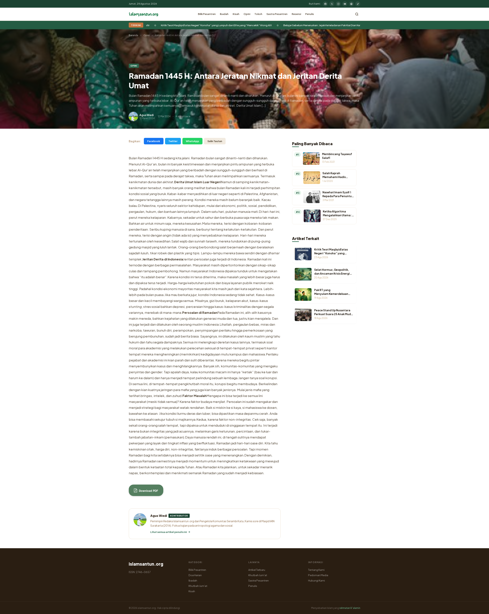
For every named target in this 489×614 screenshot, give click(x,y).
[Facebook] (325, 3)
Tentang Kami (316, 569)
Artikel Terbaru (256, 569)
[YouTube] (344, 3)
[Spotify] (351, 3)
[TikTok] (357, 3)
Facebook (153, 141)
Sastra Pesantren (276, 13)
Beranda (133, 35)
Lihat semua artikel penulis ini (168, 531)
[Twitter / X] (331, 3)
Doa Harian (195, 575)
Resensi (296, 13)
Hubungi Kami (316, 580)
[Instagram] (338, 3)
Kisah (236, 13)
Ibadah (224, 13)
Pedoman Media (318, 575)
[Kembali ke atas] (479, 608)
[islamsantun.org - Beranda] (143, 14)
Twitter (172, 141)
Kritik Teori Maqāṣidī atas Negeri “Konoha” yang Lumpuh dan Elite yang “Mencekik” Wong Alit (192, 25)
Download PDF (148, 491)
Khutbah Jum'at (198, 585)
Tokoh (258, 13)
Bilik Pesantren (207, 13)
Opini (247, 13)
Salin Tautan (214, 141)
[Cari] (356, 14)
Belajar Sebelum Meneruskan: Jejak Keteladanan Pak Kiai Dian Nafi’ (298, 25)
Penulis (309, 13)
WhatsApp (192, 141)
